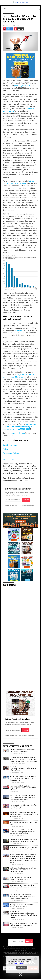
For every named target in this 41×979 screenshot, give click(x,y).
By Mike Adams (20, 835)
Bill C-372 (30, 464)
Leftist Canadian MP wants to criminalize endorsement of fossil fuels (22, 750)
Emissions (6, 468)
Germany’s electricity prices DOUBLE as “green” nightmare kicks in (22, 905)
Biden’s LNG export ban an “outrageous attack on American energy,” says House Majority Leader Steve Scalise (22, 797)
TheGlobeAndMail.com (11, 453)
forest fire (33, 468)
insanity (6, 473)
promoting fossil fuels (22, 86)
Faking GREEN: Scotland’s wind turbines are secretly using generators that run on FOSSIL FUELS (20, 426)
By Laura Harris (20, 763)
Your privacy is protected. (11, 505)
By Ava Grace (20, 792)
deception (32, 466)
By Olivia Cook (20, 809)
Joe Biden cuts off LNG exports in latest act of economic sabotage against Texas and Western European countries (23, 831)
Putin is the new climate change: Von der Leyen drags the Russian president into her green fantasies (23, 768)
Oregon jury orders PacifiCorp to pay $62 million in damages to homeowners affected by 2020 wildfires (24, 814)
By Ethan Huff (20, 801)
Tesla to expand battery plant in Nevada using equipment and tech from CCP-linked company (23, 787)
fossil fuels (7, 471)
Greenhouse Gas (29, 471)
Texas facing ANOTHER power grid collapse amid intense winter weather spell (23, 924)
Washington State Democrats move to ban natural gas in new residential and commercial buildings (23, 870)
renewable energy (30, 473)
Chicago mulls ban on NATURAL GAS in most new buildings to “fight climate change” (24, 840)
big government (20, 464)
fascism (26, 468)
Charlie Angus (14, 466)
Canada (5, 466)
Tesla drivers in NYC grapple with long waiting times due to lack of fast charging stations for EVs (23, 887)
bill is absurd (18, 330)
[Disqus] (20, 613)
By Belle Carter (20, 753)
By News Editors (21, 772)
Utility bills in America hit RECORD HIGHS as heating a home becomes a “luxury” (24, 848)
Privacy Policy (18, 963)
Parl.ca (5, 449)
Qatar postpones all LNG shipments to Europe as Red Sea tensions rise (22, 878)
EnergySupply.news (17, 433)
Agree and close (21, 967)
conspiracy (24, 466)
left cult (12, 473)
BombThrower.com (10, 445)
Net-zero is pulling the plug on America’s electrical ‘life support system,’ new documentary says (23, 778)
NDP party (19, 473)
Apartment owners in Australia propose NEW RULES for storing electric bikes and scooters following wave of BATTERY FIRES (23, 759)
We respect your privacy (26, 952)
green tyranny (16, 471)
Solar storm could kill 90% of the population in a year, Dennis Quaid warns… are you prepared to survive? (23, 896)
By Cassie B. (20, 900)
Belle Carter (16, 25)
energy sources (16, 468)
